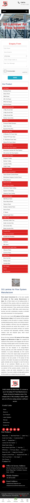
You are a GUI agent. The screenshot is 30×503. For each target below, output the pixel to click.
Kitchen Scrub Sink (8, 118)
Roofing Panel (7, 91)
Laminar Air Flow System (9, 147)
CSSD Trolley (6, 166)
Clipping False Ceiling (9, 193)
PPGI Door (6, 239)
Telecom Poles (7, 250)
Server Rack (6, 209)
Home (4, 409)
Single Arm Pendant (8, 233)
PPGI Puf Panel (7, 101)
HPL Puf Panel (7, 99)
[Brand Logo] (15, 383)
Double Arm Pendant (8, 236)
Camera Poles (7, 252)
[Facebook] (3, 429)
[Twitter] (7, 429)
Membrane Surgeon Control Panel (12, 177)
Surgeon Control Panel (9, 171)
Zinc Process (6, 271)
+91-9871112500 (25, 4)
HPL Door (5, 244)
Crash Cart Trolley (8, 155)
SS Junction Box (7, 225)
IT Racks (5, 212)
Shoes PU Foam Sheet (9, 142)
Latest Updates (7, 417)
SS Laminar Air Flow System (10, 153)
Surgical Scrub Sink (8, 107)
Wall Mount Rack (7, 198)
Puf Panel (5, 88)
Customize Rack (7, 196)
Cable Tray (6, 217)
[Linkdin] (14, 429)
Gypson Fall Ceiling (8, 190)
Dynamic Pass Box (8, 128)
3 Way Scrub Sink (8, 115)
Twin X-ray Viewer (8, 145)
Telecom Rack (7, 204)
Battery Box (6, 255)
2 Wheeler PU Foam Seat (10, 134)
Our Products (6, 414)
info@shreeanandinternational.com (15, 485)
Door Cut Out (6, 258)
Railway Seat (6, 260)
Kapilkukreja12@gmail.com (13, 483)
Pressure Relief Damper (9, 123)
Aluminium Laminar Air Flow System (12, 150)
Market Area (6, 422)
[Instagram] (11, 429)
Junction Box (6, 263)
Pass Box (5, 120)
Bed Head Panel (7, 169)
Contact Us (6, 425)
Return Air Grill (7, 182)
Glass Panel (6, 93)
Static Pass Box (7, 126)
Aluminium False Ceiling (9, 188)
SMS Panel (6, 96)
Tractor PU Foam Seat (9, 136)
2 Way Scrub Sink (8, 112)
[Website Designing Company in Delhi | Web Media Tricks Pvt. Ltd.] (24, 495)
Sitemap (5, 420)
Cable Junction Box (8, 223)
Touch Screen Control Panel (10, 174)
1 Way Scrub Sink (8, 109)
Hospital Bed (6, 231)
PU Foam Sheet (7, 131)
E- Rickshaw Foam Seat (9, 139)
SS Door (5, 242)
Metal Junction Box (8, 228)
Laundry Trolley (7, 163)
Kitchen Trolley (7, 161)
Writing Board (7, 180)
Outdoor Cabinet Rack (9, 207)
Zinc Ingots (6, 266)
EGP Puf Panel (7, 104)
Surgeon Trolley (7, 158)
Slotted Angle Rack (8, 215)
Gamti (5, 269)
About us (5, 412)
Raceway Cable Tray (8, 220)
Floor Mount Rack (8, 201)
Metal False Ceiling (8, 185)
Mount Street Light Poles (9, 247)
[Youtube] (18, 429)
